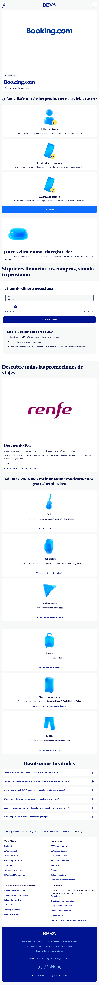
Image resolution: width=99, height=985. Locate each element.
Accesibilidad (57, 915)
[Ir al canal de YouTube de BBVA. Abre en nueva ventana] (59, 967)
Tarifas (49, 946)
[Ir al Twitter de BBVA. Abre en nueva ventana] (46, 967)
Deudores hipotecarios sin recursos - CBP (69, 920)
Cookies (37, 941)
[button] (4, 5)
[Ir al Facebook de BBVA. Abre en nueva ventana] (40, 967)
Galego (58, 959)
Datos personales (51, 941)
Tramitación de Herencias (62, 901)
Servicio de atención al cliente (49, 951)
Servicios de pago (35, 946)
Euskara (68, 959)
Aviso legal (26, 941)
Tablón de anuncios (63, 946)
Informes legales (69, 941)
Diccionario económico (61, 911)
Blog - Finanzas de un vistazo (63, 906)
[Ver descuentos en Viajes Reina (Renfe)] (49, 410)
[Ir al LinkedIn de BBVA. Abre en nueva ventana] (52, 967)
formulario (55, 896)
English (49, 959)
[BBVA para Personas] (49, 5)
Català (40, 959)
